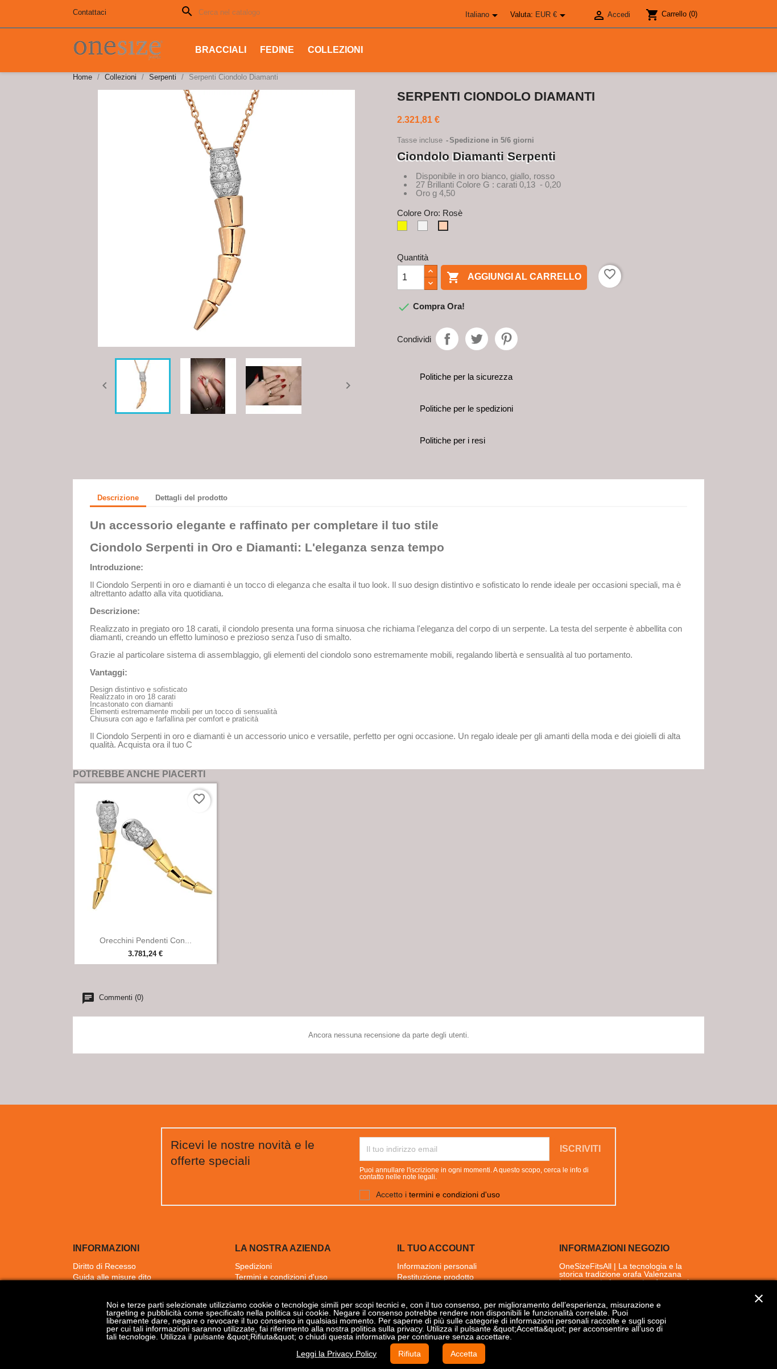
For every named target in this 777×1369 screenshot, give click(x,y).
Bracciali (220, 50)
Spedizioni (253, 1266)
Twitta (476, 338)
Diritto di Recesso (104, 1266)
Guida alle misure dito (112, 1276)
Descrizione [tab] (118, 497)
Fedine (277, 50)
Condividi (447, 338)
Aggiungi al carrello (514, 277)
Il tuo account (436, 1248)
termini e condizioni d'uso (454, 1193)
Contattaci (89, 12)
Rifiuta (409, 1353)
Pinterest (506, 338)
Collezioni (335, 50)
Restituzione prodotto (435, 1276)
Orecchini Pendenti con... (146, 940)
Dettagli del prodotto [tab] (191, 497)
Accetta (464, 1353)
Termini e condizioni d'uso (281, 1276)
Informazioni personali (437, 1266)
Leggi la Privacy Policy (336, 1353)
